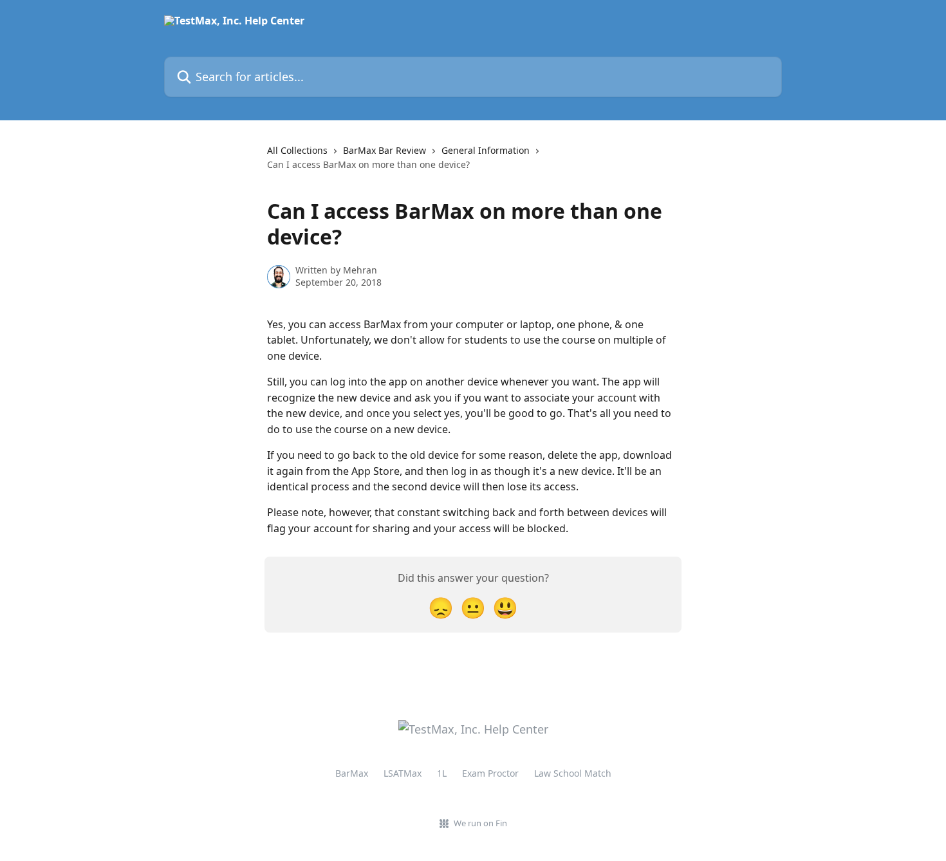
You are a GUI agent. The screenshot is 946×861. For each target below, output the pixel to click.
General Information (485, 150)
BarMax (351, 773)
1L (442, 773)
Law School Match (572, 773)
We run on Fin (480, 823)
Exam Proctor (490, 773)
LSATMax (403, 773)
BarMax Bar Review (384, 150)
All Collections (297, 150)
